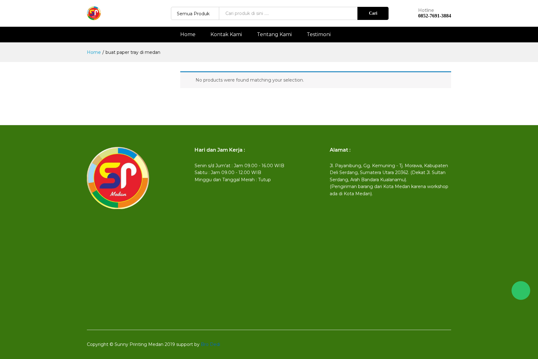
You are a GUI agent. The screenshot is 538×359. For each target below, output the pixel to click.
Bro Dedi (210, 344)
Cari (373, 13)
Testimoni (319, 34)
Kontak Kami (226, 34)
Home (188, 34)
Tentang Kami (274, 34)
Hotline (426, 10)
